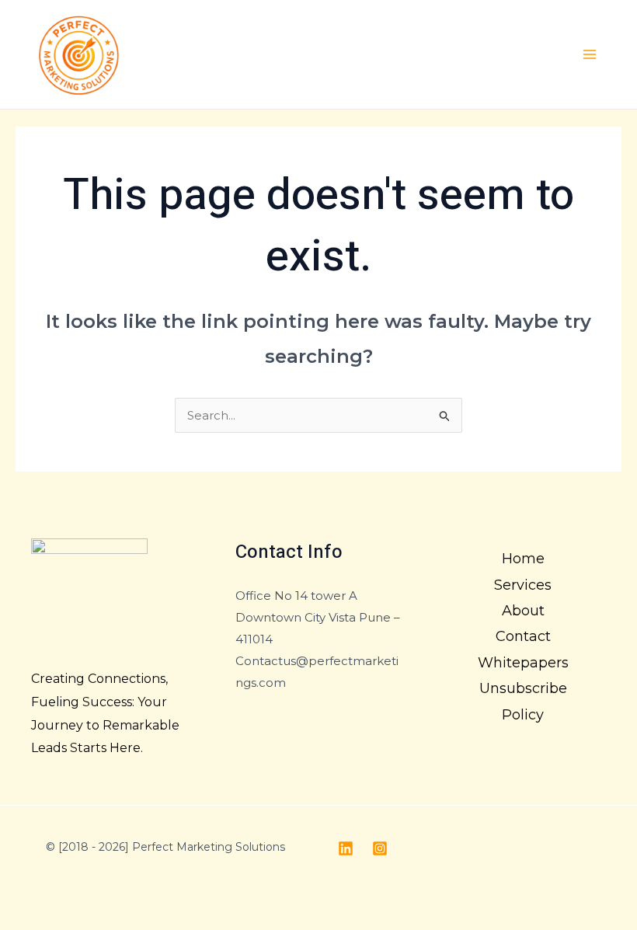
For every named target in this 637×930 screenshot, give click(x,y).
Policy (523, 714)
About (523, 610)
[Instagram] (380, 848)
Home (523, 558)
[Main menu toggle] (590, 54)
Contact (523, 636)
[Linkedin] (345, 848)
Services (523, 585)
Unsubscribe (523, 688)
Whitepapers (523, 662)
